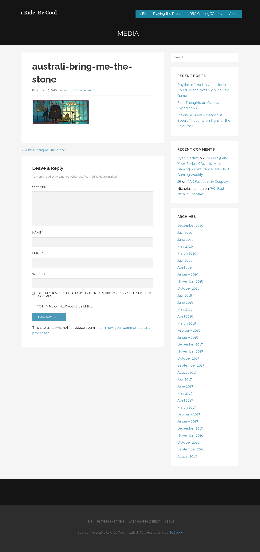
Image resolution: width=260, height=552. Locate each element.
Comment (41, 187)
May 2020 (185, 246)
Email (37, 253)
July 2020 (184, 232)
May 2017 (184, 393)
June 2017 (185, 386)
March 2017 (186, 407)
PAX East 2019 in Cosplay (207, 181)
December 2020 (190, 225)
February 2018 (188, 330)
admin (64, 90)
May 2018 (185, 309)
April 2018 (185, 316)
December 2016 (190, 428)
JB (179, 181)
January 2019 (187, 274)
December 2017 (190, 344)
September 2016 (190, 449)
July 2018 (184, 295)
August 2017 (187, 372)
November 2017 (190, 351)
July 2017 (184, 379)
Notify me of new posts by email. (65, 306)
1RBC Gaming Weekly (205, 14)
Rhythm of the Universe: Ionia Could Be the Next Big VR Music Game (203, 90)
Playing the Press (167, 14)
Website (39, 274)
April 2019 (185, 267)
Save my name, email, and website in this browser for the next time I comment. (94, 295)
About (234, 14)
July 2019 (184, 260)
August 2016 (187, 456)
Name (37, 232)
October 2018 (188, 288)
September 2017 (190, 365)
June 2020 (185, 239)
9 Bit (142, 14)
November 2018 (190, 281)
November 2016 (190, 435)
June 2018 (185, 302)
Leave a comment (83, 90)
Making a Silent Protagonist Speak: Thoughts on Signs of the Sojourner (203, 120)
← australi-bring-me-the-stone (43, 150)
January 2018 (187, 337)
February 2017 (188, 414)
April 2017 (185, 400)
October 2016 (188, 442)
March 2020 (186, 253)
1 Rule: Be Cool (39, 12)
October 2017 (188, 358)
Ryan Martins (188, 158)
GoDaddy (176, 532)
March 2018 (186, 323)
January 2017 (187, 421)
